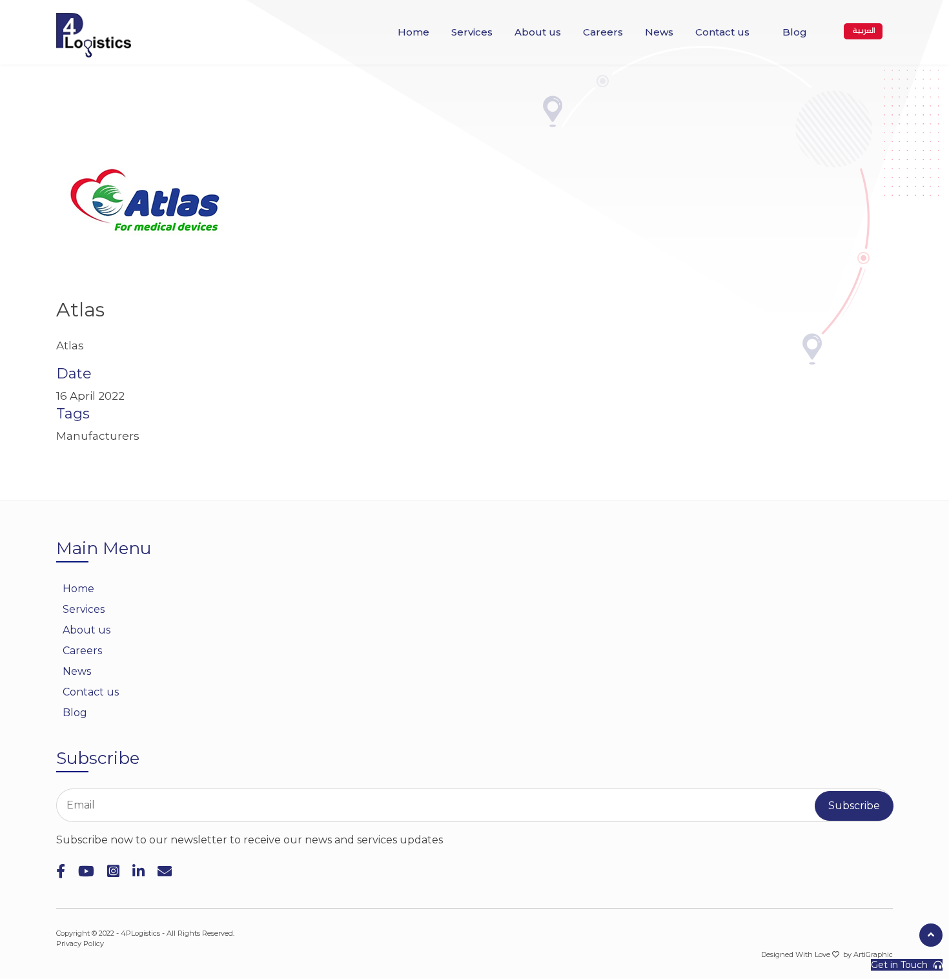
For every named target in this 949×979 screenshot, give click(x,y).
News (659, 32)
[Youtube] (86, 871)
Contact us (722, 32)
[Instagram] (113, 871)
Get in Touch (900, 965)
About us (538, 32)
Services (472, 32)
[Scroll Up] (931, 935)
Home (413, 32)
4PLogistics (140, 933)
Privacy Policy (80, 943)
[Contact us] (165, 871)
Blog (794, 32)
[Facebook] (60, 871)
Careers (603, 32)
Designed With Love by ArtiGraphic (827, 954)
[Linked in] (138, 871)
